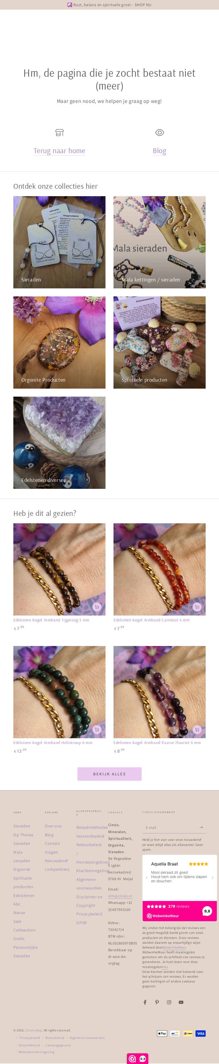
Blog (159, 150)
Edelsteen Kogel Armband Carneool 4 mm (152, 619)
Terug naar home (59, 150)
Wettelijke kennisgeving (36, 1052)
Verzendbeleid (90, 836)
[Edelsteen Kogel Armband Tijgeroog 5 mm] (59, 569)
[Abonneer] (203, 827)
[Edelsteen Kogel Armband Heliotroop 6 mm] (59, 692)
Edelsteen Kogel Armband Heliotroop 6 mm (52, 742)
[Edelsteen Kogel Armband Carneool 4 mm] (160, 569)
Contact (52, 843)
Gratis (19, 938)
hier (164, 967)
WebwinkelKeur (174, 947)
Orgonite (21, 869)
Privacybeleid (89, 914)
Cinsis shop (33, 1030)
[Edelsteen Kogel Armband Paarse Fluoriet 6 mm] (160, 692)
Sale (17, 921)
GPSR (81, 923)
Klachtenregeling (92, 870)
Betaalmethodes (92, 827)
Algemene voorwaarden (87, 1038)
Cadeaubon (24, 930)
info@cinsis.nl (120, 895)
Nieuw (19, 912)
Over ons (53, 826)
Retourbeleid (55, 1038)
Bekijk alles (109, 773)
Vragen (51, 852)
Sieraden (21, 826)
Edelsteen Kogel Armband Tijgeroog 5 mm (51, 619)
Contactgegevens (58, 1045)
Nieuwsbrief (56, 861)
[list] (109, 145)
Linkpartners (57, 869)
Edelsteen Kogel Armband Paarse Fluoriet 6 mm (157, 742)
